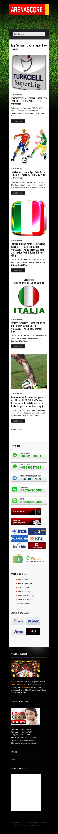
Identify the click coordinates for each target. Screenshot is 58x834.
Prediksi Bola (23, 600)
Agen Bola (22, 579)
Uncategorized (23, 604)
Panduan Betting (24, 596)
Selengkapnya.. (18, 121)
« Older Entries (16, 430)
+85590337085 (26, 732)
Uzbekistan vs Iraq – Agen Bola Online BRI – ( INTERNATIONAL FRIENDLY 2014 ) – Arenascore (28, 175)
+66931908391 (26, 729)
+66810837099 (24, 735)
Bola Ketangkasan (25, 584)
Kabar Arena (22, 592)
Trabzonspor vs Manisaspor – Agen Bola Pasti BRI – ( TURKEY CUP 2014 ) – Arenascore (29, 100)
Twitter (13, 759)
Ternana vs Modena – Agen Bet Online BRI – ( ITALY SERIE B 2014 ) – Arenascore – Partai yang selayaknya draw (28, 327)
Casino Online (23, 588)
